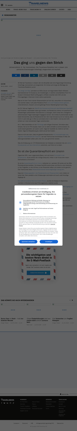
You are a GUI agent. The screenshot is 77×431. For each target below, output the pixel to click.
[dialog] (38, 215)
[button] (38, 213)
